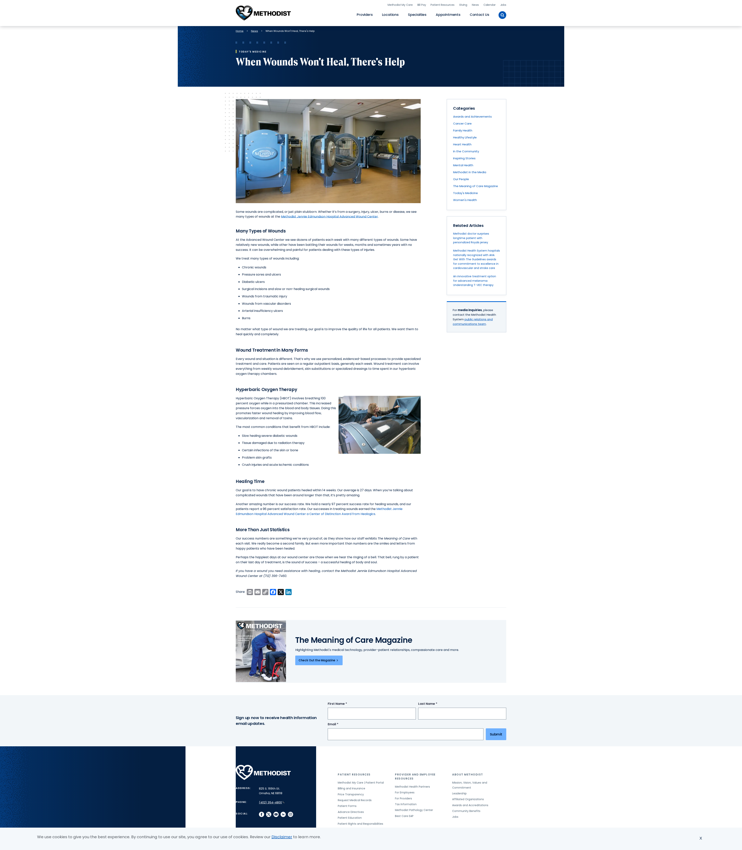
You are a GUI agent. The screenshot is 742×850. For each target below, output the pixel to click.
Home (239, 31)
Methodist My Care (400, 5)
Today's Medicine (465, 193)
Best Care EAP (404, 816)
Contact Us (479, 14)
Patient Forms (347, 806)
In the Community (466, 151)
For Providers (403, 798)
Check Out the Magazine (317, 660)
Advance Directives (351, 812)
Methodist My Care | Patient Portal (361, 783)
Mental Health (463, 165)
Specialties (417, 14)
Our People (461, 179)
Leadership (459, 793)
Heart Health (462, 144)
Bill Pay (421, 5)
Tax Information (406, 804)
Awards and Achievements (472, 117)
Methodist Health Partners (412, 787)
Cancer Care (462, 123)
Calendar (489, 5)
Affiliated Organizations (468, 799)
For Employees (404, 792)
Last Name (435, 704)
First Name (344, 704)
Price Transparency (351, 794)
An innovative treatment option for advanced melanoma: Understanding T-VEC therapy (474, 280)
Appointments (448, 14)
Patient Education (350, 818)
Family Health (462, 130)
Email (340, 724)
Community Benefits (466, 811)
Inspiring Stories (464, 158)
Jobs (503, 5)
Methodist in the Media (469, 172)
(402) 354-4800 (270, 802)
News (475, 5)
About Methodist (467, 774)
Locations (390, 14)
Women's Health (465, 200)
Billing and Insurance (351, 788)
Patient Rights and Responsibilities (360, 824)
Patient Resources (442, 5)
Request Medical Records (355, 800)
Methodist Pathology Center (414, 810)
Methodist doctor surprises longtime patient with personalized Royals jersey (471, 238)
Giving (463, 5)
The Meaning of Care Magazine (475, 186)
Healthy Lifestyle (465, 137)
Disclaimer (281, 837)
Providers (365, 14)
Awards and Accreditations (470, 805)
